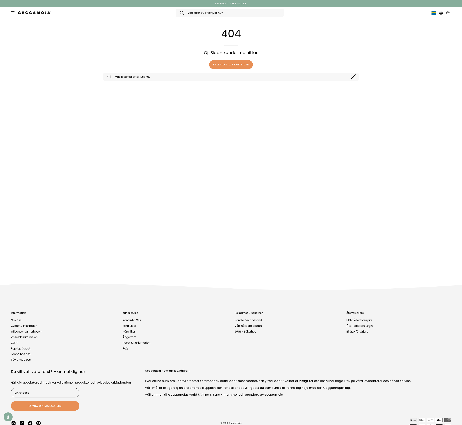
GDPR (14, 343)
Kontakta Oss (132, 320)
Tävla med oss (21, 360)
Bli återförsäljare (357, 331)
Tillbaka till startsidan (231, 64)
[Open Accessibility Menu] (8, 416)
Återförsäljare (355, 313)
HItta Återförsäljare (359, 320)
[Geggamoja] (34, 12)
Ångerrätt (129, 337)
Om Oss (16, 320)
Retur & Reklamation (136, 343)
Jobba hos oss (20, 354)
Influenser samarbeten (26, 331)
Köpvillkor (129, 331)
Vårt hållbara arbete (248, 326)
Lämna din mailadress (45, 406)
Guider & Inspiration (24, 326)
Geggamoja (235, 423)
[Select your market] (434, 13)
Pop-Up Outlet (20, 348)
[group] (231, 3)
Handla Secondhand (248, 320)
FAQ (125, 348)
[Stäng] (353, 77)
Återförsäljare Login (359, 326)
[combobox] (230, 13)
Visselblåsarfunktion (24, 337)
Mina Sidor (129, 326)
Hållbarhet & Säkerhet (249, 313)
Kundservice (130, 313)
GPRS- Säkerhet (245, 331)
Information (18, 313)
